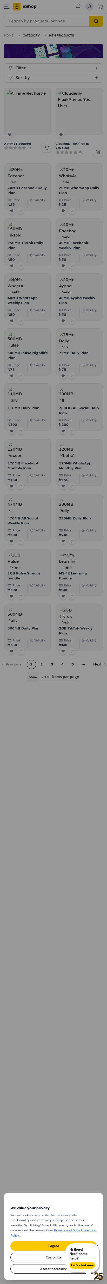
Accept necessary (53, 1269)
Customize (54, 1257)
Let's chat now (82, 1265)
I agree (53, 1246)
